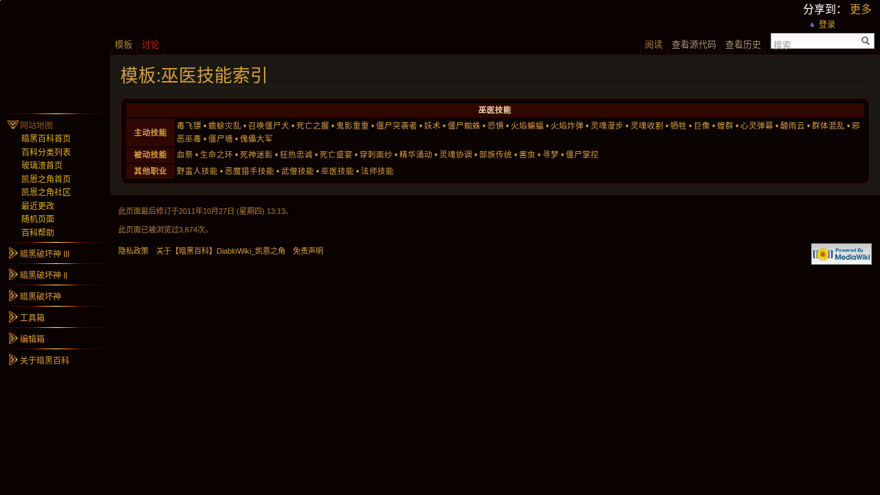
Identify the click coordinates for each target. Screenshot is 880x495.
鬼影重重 (352, 126)
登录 (827, 25)
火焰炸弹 (567, 126)
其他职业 (150, 171)
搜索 (782, 44)
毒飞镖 (189, 126)
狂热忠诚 (296, 155)
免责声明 (308, 251)
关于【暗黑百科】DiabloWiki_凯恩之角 (220, 251)
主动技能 (150, 133)
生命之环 (216, 155)
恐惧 (495, 126)
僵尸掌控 (582, 155)
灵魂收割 (646, 126)
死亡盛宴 (336, 155)
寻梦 (550, 155)
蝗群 (725, 126)
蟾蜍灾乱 (224, 126)
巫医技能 (337, 171)
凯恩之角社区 (46, 192)
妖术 (432, 126)
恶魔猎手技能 (249, 171)
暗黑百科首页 (46, 139)
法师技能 (377, 171)
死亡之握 (312, 126)
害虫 (527, 155)
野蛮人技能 (197, 171)
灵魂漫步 (607, 126)
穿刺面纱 (376, 155)
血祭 (185, 155)
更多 (861, 9)
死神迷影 (256, 155)
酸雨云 (792, 126)
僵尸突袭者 (396, 126)
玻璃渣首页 (42, 165)
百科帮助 (37, 233)
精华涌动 (415, 155)
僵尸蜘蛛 (464, 126)
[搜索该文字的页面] (866, 41)
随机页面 (37, 219)
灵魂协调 (455, 155)
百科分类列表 (46, 152)
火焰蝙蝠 (527, 126)
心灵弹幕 (756, 126)
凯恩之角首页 (46, 179)
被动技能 (150, 155)
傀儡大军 (256, 139)
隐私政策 (133, 251)
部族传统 (495, 155)
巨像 (702, 126)
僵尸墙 (220, 139)
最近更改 (37, 206)
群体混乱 (828, 126)
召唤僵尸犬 (268, 126)
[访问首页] (55, 55)
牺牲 (678, 126)
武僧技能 (297, 171)
